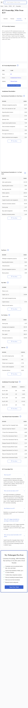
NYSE (10, 6)
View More (15, 141)
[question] (17, 65)
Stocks (6, 6)
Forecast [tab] (12, 18)
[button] (14, 475)
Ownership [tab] (19, 18)
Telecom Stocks (13, 81)
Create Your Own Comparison (14, 85)
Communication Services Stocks (17, 77)
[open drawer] (1, 2)
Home (2, 6)
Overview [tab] (6, 18)
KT (14, 6)
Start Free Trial (14, 587)
